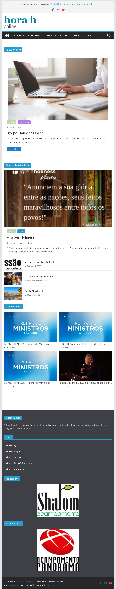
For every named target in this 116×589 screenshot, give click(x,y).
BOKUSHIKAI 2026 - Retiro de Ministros (27, 344)
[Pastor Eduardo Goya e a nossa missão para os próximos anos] (85, 366)
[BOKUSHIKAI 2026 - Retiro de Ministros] (30, 327)
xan (28, 127)
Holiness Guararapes (14, 469)
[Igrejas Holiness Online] (58, 89)
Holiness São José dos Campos (18, 463)
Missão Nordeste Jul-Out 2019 (39, 276)
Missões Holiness (20, 237)
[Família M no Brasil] (13, 293)
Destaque (11, 122)
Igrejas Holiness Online (25, 133)
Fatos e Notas (72, 35)
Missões (21, 231)
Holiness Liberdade (13, 457)
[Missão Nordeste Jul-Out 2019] (13, 278)
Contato (89, 35)
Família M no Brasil (34, 291)
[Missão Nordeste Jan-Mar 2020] (13, 264)
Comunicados (53, 35)
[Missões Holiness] (58, 198)
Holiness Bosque (12, 451)
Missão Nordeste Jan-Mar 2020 (39, 262)
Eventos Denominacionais (27, 35)
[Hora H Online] (7, 35)
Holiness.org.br (11, 445)
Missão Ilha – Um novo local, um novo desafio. (71, 4)
